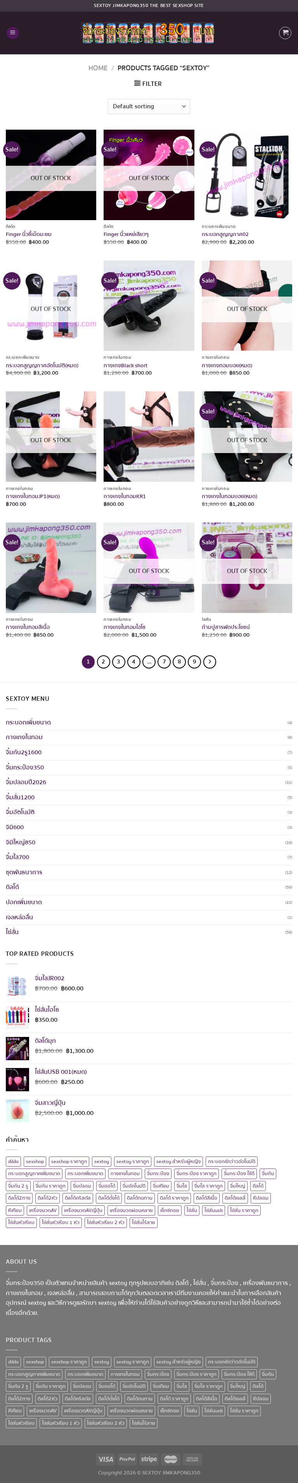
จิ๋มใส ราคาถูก (208, 1186)
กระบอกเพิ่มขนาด (28, 722)
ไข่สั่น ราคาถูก (244, 1210)
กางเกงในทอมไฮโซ (125, 627)
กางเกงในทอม (24, 737)
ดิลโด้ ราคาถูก (174, 1198)
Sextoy (102, 5)
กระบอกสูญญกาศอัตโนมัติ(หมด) (42, 366)
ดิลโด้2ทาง (19, 1198)
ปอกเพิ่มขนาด (24, 902)
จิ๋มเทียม (161, 1186)
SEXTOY (151, 1472)
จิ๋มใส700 (17, 857)
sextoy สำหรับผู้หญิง (178, 1161)
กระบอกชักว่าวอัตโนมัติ (231, 1161)
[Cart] (285, 33)
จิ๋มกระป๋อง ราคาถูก (197, 1173)
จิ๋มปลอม (82, 1186)
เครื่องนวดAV (43, 1210)
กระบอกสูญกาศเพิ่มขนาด (34, 1173)
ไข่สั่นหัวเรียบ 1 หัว (61, 1222)
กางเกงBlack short (125, 366)
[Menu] (13, 33)
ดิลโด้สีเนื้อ (206, 1198)
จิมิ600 (15, 827)
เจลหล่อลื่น (19, 917)
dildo (13, 1161)
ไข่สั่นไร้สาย (143, 1222)
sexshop (35, 1161)
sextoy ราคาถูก (132, 1161)
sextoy (101, 1161)
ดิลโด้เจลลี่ (235, 1198)
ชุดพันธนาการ (24, 872)
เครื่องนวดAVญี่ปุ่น (83, 1210)
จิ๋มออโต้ (107, 1186)
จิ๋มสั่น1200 (20, 797)
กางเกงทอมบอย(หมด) (227, 366)
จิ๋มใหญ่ (237, 1186)
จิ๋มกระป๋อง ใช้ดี (239, 1173)
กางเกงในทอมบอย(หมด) (229, 496)
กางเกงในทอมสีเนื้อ (28, 627)
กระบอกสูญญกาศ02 (225, 234)
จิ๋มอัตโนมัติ (20, 812)
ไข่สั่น (12, 932)
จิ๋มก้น (268, 1173)
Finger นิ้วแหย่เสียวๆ (126, 234)
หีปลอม (261, 1198)
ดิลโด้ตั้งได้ (109, 1198)
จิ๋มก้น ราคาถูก (51, 1186)
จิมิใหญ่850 (20, 842)
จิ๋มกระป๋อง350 (25, 767)
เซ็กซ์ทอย (169, 1210)
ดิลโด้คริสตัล (78, 1198)
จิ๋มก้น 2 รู (18, 1186)
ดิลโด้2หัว (47, 1198)
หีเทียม (15, 1210)
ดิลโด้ (12, 887)
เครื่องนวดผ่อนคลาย (131, 1210)
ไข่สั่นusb (213, 1210)
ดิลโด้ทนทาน (139, 1198)
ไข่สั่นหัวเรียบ (21, 1222)
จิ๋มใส (182, 1186)
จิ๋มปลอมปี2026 (26, 782)
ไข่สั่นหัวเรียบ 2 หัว (106, 1222)
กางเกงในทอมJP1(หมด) (33, 496)
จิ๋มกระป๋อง (158, 1173)
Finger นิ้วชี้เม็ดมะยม (29, 234)
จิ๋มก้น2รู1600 (24, 752)
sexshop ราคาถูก (69, 1161)
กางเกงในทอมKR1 (125, 496)
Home (97, 68)
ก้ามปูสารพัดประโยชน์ (226, 627)
